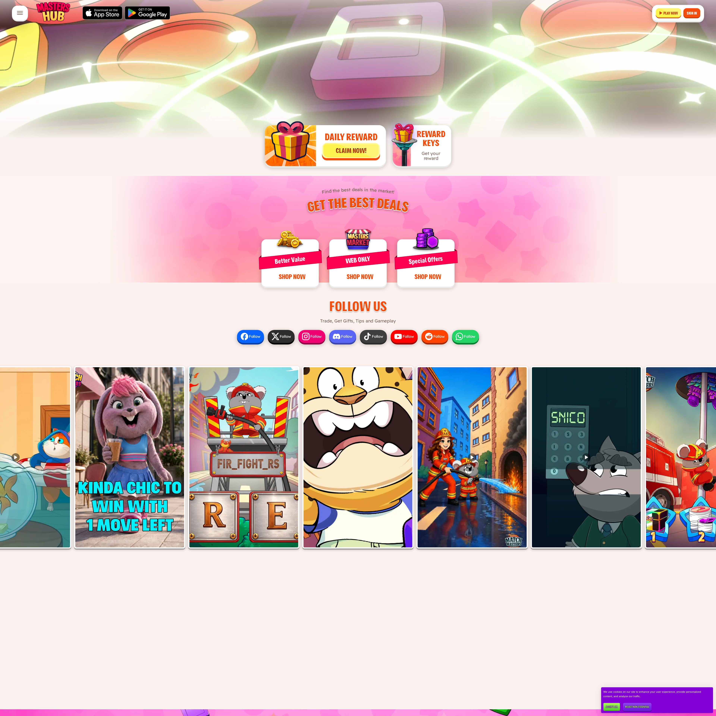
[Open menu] (20, 13)
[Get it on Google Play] (147, 13)
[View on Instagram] (129, 457)
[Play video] (472, 457)
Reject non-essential (637, 706)
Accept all (612, 706)
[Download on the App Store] (102, 13)
